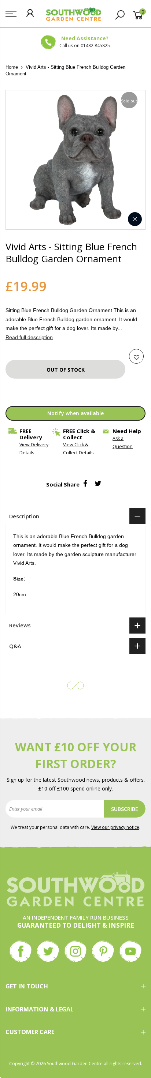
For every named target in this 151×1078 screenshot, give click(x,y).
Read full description (29, 337)
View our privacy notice (115, 827)
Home (11, 67)
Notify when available (75, 413)
